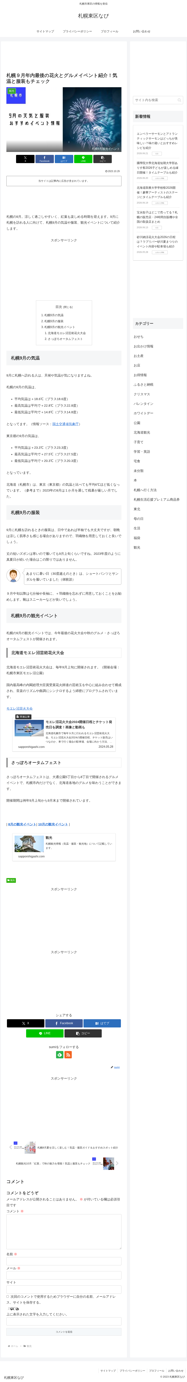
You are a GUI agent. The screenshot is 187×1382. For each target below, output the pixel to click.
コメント (15, 1211)
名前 (11, 1254)
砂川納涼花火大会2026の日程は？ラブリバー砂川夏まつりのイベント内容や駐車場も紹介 (157, 242)
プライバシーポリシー (132, 1370)
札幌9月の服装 (54, 321)
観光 (12, 880)
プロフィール (156, 1370)
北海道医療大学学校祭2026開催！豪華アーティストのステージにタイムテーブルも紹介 (157, 192)
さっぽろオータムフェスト (65, 338)
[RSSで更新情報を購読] (68, 1054)
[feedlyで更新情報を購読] (59, 1054)
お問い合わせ (176, 1370)
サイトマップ (108, 1370)
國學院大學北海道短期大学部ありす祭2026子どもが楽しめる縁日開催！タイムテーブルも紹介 (157, 167)
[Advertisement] (63, 57)
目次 (59, 307)
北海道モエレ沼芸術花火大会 (67, 333)
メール (13, 1268)
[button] (102, 159)
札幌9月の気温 (54, 315)
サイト (11, 1282)
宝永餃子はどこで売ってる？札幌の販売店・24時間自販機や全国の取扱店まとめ (157, 217)
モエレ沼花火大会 (19, 708)
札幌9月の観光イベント (59, 327)
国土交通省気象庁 (65, 424)
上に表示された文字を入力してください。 (37, 1314)
